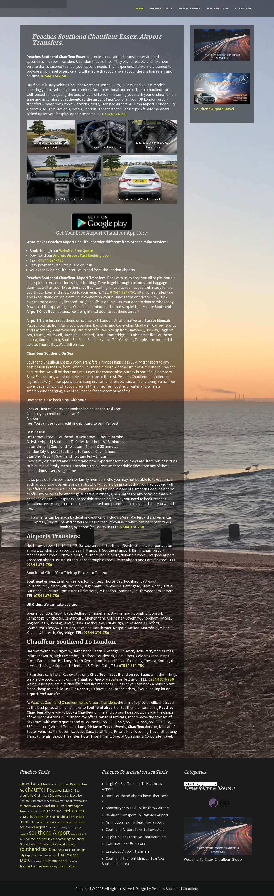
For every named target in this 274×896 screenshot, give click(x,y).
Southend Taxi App (64, 844)
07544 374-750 (53, 76)
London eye (67, 822)
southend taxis (35, 849)
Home (139, 8)
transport (65, 866)
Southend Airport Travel (214, 108)
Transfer (25, 866)
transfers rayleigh (51, 866)
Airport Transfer (43, 784)
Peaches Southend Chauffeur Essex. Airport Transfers (73, 702)
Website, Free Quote (76, 250)
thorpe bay (72, 861)
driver (66, 795)
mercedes (54, 827)
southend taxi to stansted (46, 855)
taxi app (72, 854)
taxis (25, 860)
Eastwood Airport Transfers (127, 851)
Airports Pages (189, 8)
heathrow (39, 801)
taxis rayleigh (37, 861)
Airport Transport (61, 784)
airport (26, 783)
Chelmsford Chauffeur (48, 795)
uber (74, 866)
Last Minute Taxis (34, 811)
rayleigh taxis (67, 827)
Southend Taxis (217, 8)
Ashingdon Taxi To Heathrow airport (135, 822)
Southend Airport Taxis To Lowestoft (135, 829)
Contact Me (243, 8)
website (112, 679)
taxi (62, 854)
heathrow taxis (56, 801)
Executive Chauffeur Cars (125, 844)
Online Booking (161, 8)
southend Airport (49, 832)
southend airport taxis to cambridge (48, 839)
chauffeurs (26, 795)
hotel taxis (50, 805)
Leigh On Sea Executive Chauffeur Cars (136, 836)
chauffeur (37, 789)
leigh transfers (54, 822)
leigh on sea (52, 810)
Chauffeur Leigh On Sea (65, 790)
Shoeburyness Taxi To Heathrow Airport (137, 807)
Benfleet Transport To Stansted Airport (137, 815)
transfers (36, 866)
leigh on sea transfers (38, 822)
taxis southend (55, 860)
